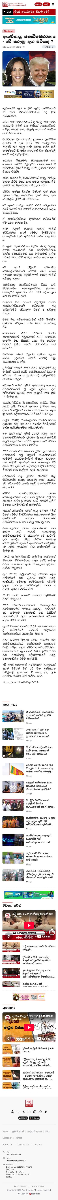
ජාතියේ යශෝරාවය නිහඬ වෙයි (22, 11)
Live (8, 11)
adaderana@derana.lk (16, 1160)
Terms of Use (37, 1186)
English (38, 4)
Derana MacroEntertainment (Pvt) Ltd (19, 1172)
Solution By (23, 1194)
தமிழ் (46, 4)
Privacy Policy (20, 1186)
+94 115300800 (14, 1154)
